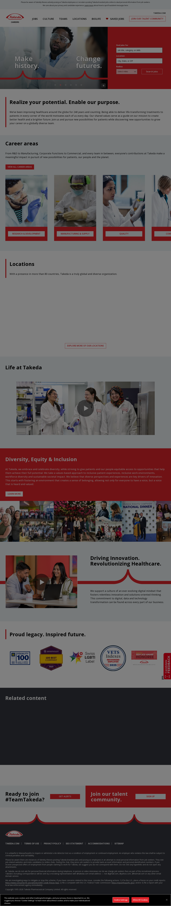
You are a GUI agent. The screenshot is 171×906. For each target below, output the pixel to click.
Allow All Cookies (140, 900)
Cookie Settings (121, 900)
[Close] (167, 900)
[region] (85, 900)
